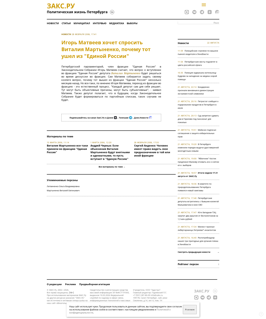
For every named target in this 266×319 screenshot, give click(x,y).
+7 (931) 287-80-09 (141, 295)
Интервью (99, 23)
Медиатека (116, 23)
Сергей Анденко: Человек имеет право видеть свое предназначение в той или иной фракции (152, 150)
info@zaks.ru (157, 295)
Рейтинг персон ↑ (198, 264)
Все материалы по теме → (112, 166)
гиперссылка (78, 300)
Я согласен (190, 310)
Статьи (66, 23)
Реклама (70, 284)
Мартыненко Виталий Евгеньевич (63, 190)
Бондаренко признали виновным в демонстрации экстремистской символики (196, 90)
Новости (53, 23)
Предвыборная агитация (94, 284)
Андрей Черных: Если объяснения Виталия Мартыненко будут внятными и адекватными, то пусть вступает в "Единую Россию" (110, 152)
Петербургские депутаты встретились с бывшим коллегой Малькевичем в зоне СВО (198, 201)
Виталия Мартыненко (125, 73)
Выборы (132, 23)
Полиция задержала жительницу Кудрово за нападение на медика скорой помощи (197, 76)
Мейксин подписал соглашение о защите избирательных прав (197, 133)
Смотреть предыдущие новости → (198, 252)
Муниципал (82, 23)
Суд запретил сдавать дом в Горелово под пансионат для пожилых (198, 119)
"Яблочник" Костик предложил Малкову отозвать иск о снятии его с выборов (198, 162)
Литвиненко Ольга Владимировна (63, 186)
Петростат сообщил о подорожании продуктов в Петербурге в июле (198, 104)
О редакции (54, 284)
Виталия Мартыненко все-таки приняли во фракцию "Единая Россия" (67, 149)
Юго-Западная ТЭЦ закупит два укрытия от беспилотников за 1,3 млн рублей (198, 215)
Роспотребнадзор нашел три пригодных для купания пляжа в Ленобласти (198, 241)
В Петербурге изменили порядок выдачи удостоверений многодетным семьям (198, 147)
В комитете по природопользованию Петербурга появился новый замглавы (195, 187)
